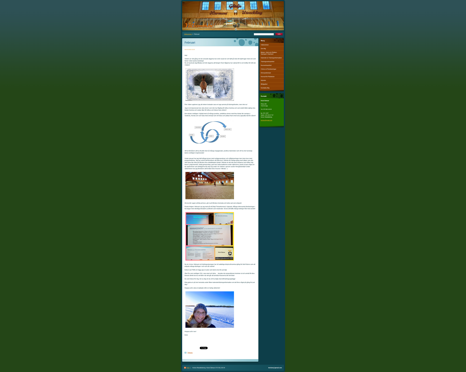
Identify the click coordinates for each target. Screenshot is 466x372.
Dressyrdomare (266, 73)
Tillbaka (190, 353)
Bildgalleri (264, 84)
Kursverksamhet (266, 65)
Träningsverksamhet (267, 61)
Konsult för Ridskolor (268, 76)
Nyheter (263, 80)
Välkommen (188, 34)
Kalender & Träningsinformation (271, 58)
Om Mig (263, 48)
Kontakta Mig (265, 88)
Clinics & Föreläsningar (268, 69)
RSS (188, 368)
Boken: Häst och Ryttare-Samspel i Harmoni (269, 53)
